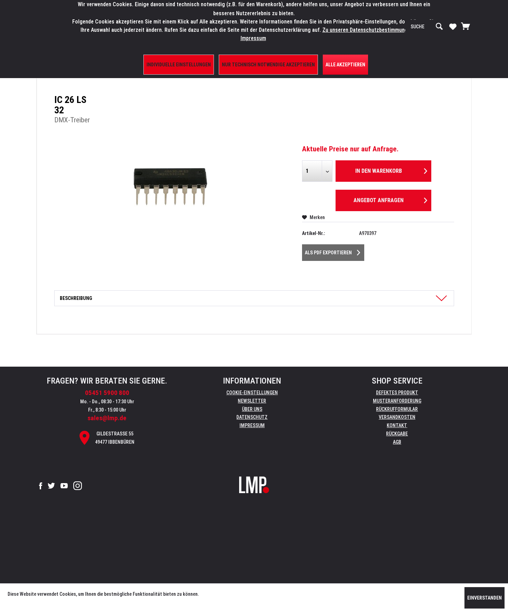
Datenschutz (251, 417)
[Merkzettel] (453, 26)
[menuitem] (426, 27)
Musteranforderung (397, 401)
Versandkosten (397, 417)
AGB (397, 442)
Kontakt (397, 425)
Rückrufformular (397, 409)
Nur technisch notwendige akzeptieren (268, 64)
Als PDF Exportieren (328, 252)
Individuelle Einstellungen (179, 64)
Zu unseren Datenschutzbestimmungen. (368, 30)
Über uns (252, 409)
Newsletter (252, 401)
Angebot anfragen (379, 200)
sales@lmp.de (106, 418)
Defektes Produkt (397, 392)
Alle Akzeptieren (345, 64)
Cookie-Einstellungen (252, 392)
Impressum (252, 425)
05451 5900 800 (107, 393)
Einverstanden (484, 598)
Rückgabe (397, 433)
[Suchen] (439, 27)
